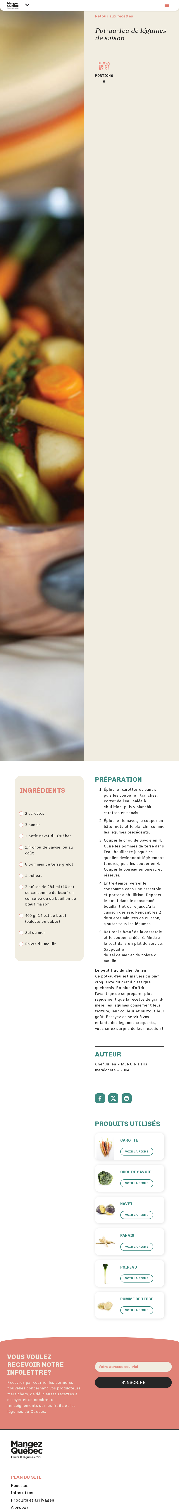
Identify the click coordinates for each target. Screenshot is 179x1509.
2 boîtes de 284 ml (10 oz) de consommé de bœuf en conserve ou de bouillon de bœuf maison (50, 896)
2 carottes (35, 813)
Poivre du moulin (41, 944)
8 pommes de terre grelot (49, 864)
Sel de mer (35, 933)
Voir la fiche (136, 1151)
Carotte (129, 1140)
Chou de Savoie (135, 1172)
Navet (126, 1204)
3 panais (33, 825)
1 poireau (34, 876)
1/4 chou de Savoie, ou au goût (49, 850)
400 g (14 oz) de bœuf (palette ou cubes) (45, 919)
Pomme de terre (136, 1299)
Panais (127, 1235)
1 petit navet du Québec (48, 836)
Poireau (128, 1267)
